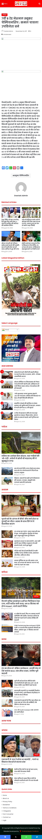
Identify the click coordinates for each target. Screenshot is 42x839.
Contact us (6, 817)
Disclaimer (6, 805)
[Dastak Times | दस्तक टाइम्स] (21, 3)
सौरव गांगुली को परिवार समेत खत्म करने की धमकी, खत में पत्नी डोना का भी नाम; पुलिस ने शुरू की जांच (10, 246)
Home (5, 795)
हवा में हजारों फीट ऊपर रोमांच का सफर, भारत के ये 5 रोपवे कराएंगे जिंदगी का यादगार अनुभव (27, 470)
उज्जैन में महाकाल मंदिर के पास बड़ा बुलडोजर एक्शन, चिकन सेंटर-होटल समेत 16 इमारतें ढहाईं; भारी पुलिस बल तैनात (26, 416)
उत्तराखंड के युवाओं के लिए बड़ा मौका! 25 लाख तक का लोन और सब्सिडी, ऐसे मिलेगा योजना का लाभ (27, 702)
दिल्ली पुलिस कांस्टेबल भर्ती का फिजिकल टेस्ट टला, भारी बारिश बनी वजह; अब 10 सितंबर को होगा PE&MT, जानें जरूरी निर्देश (21, 603)
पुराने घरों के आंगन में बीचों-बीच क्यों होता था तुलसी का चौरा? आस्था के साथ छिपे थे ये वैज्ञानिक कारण (20, 521)
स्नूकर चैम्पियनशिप (21, 175)
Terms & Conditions (9, 808)
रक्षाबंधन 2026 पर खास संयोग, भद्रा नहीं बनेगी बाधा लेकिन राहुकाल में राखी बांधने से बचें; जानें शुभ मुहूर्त (27, 543)
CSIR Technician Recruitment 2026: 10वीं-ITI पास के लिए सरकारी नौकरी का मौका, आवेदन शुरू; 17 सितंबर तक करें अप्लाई (27, 629)
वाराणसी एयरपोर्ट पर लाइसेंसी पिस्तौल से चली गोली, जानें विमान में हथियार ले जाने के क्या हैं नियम (27, 693)
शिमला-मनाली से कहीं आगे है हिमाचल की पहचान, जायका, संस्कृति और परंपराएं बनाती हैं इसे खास (27, 480)
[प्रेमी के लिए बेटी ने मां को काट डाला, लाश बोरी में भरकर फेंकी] (7, 772)
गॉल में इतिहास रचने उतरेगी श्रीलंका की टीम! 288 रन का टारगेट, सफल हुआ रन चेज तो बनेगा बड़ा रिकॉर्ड (31, 222)
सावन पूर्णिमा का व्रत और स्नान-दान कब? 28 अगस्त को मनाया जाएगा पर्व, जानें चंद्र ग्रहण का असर (26, 562)
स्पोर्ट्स (4, 15)
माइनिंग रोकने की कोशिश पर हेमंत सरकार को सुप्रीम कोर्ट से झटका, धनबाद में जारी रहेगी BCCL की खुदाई (27, 405)
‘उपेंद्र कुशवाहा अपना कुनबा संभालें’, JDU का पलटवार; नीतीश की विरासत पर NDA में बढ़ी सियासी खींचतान (27, 396)
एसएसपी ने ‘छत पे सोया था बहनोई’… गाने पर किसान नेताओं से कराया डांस (20, 760)
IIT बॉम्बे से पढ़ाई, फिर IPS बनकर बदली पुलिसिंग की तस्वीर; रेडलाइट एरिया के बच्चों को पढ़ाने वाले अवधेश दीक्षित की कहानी (27, 617)
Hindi (7, 330)
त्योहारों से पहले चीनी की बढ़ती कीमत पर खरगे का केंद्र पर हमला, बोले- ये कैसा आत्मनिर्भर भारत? (27, 374)
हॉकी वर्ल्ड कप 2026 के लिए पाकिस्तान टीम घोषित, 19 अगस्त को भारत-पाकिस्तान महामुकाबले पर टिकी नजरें (31, 246)
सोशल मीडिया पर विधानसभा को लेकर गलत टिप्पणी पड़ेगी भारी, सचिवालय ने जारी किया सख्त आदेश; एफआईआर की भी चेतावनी (26, 385)
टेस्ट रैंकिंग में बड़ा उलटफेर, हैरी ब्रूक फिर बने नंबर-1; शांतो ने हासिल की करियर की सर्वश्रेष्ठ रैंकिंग (10, 222)
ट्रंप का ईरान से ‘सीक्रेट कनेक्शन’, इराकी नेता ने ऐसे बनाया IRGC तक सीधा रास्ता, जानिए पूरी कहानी (21, 671)
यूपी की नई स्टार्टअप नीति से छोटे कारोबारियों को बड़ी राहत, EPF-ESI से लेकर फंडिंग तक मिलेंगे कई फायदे (26, 683)
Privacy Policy (7, 802)
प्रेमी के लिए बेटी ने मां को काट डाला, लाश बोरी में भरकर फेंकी (26, 770)
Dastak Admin (8, 31)
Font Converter (8, 814)
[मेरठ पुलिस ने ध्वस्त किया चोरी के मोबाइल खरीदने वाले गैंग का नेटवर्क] (7, 781)
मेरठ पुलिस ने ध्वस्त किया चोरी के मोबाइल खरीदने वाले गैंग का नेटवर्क (26, 779)
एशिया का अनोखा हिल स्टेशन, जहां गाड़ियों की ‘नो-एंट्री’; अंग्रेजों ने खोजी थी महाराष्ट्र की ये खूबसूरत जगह (20, 458)
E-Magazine (7, 811)
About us (6, 798)
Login (4, 820)
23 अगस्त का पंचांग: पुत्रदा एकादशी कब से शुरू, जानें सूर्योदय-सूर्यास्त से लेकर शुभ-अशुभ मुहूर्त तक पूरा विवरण (27, 533)
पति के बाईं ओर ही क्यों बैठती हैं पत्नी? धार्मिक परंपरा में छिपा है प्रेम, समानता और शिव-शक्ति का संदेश (26, 553)
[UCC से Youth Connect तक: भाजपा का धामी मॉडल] (7, 713)
